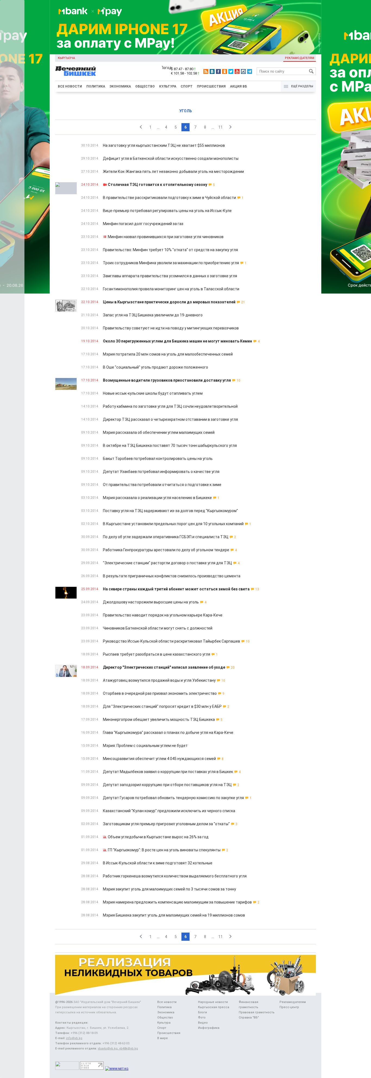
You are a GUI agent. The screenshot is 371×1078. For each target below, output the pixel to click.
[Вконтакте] (212, 71)
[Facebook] (218, 71)
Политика (95, 86)
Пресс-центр (289, 1007)
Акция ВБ (238, 86)
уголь (185, 111)
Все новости (70, 86)
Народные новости (213, 1002)
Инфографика (208, 1028)
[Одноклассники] (224, 71)
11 (220, 127)
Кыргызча (66, 58)
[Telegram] (249, 71)
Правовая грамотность (257, 1012)
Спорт (187, 86)
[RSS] (205, 71)
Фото (202, 1017)
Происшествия (211, 86)
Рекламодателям (299, 58)
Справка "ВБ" (249, 1017)
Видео (203, 1022)
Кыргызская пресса (213, 1007)
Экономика (120, 86)
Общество (145, 86)
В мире (162, 1038)
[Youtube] (237, 71)
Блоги (202, 1012)
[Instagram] (243, 71)
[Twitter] (230, 71)
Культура (167, 86)
